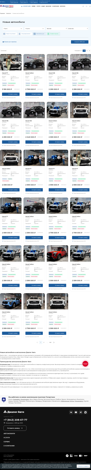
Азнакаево (16, 399)
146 (50, 342)
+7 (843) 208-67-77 (24, 2)
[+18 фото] (11, 301)
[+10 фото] (57, 62)
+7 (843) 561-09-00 (43, 2)
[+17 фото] (11, 205)
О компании (55, 6)
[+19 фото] (34, 62)
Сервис (33, 6)
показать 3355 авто (79, 41)
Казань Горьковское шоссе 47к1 (10, 97)
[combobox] (13, 28)
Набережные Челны (67, 401)
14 (87, 50)
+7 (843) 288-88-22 (34, 2)
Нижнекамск (79, 401)
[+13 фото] (11, 62)
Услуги (38, 6)
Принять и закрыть (83, 466)
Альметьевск (25, 399)
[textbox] (12, 28)
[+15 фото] (11, 158)
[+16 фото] (57, 253)
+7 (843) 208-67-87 (14, 2)
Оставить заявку (11, 94)
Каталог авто (27, 6)
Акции (43, 6)
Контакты (62, 6)
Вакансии (48, 6)
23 (84, 50)
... (47, 342)
